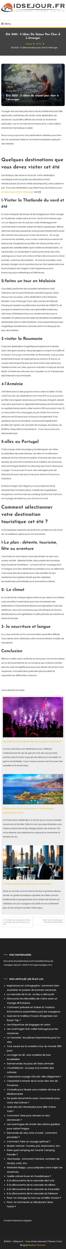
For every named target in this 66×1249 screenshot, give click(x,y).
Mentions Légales (22, 1220)
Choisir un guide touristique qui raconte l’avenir (27, 883)
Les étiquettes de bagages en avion (28, 1024)
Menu (7, 23)
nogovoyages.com (42, 964)
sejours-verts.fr (21, 964)
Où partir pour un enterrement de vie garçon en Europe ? (32, 741)
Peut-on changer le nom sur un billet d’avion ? (34, 1197)
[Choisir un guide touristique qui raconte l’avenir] (33, 862)
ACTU (10, 86)
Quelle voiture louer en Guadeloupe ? (29, 1176)
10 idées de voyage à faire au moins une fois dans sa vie (16, 922)
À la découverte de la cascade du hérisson (32, 1193)
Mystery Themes (36, 1245)
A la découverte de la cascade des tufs (30, 1180)
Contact (8, 1220)
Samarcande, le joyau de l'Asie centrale (30, 1063)
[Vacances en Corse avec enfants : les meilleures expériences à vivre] (33, 789)
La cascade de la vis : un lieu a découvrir (30, 994)
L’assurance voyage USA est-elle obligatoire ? (34, 1076)
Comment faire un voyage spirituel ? (28, 1141)
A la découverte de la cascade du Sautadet (33, 1189)
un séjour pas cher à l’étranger (17, 191)
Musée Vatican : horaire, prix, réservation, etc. (33, 1145)
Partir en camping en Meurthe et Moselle (53, 921)
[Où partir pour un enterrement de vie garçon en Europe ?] (33, 717)
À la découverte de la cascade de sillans (31, 1184)
